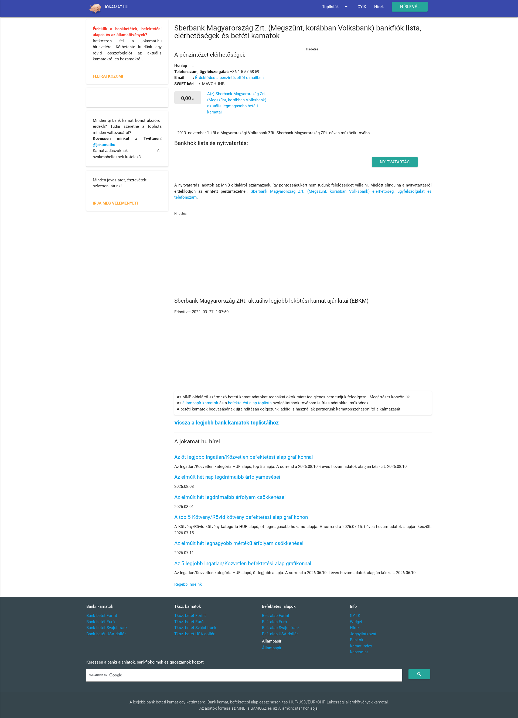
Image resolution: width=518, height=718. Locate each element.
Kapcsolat (359, 652)
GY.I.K (355, 615)
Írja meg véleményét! (115, 203)
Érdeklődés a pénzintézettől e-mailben (229, 77)
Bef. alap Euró (274, 621)
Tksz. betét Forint (190, 615)
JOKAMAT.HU (116, 7)
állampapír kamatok (200, 403)
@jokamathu (104, 144)
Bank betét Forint (101, 615)
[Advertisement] (336, 79)
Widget (356, 621)
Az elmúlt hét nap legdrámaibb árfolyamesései (227, 477)
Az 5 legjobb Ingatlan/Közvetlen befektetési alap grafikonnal (242, 563)
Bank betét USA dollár (106, 633)
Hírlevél (410, 6)
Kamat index (361, 646)
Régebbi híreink (188, 584)
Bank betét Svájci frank (107, 627)
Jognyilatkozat (363, 633)
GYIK (361, 6)
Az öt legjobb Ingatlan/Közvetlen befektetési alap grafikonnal (243, 457)
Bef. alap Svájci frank (281, 627)
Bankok (356, 639)
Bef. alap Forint (275, 615)
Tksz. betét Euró (189, 621)
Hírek (379, 6)
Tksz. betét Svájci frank (195, 627)
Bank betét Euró (100, 621)
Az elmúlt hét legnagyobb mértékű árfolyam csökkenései (239, 543)
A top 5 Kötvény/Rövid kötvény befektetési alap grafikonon (241, 517)
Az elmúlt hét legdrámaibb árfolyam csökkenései (230, 497)
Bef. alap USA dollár (280, 633)
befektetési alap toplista (250, 403)
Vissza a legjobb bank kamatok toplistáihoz (226, 423)
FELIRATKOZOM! (108, 76)
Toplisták (335, 7)
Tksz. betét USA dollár (194, 633)
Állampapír (271, 647)
